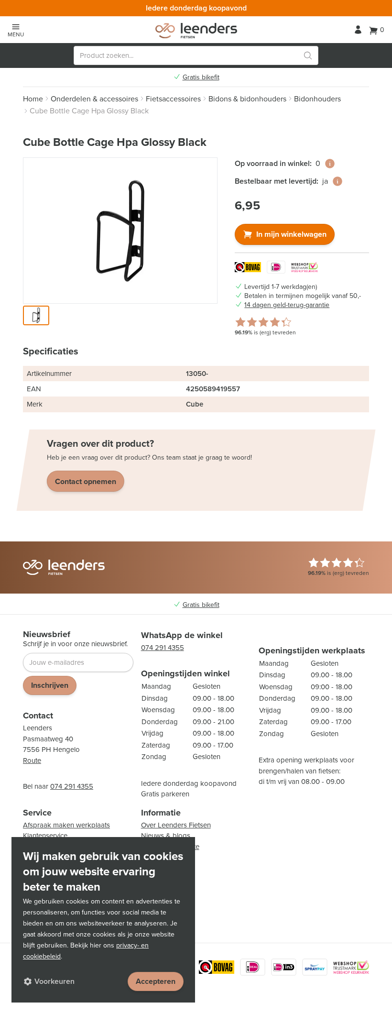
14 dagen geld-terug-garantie (286, 305)
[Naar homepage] (196, 30)
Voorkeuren (54, 981)
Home (33, 98)
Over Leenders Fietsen (176, 825)
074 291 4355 (71, 786)
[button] (36, 315)
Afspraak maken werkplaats (66, 825)
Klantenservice (45, 835)
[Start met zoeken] (308, 55)
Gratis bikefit (201, 77)
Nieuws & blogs (165, 835)
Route (32, 760)
